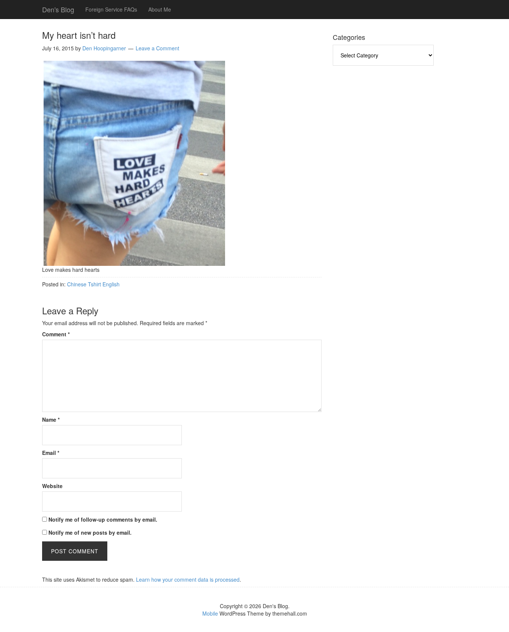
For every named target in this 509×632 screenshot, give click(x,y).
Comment (56, 334)
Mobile (210, 613)
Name (51, 419)
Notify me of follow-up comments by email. (102, 519)
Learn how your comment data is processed (188, 579)
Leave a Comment (157, 48)
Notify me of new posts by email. (90, 532)
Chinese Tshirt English (93, 284)
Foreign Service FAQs (111, 9)
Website (52, 486)
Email (50, 452)
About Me (159, 9)
